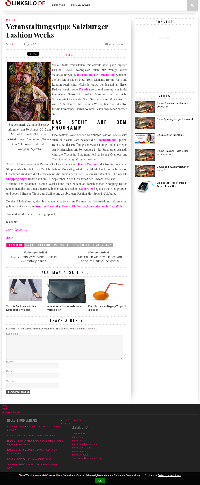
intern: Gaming (79, 440)
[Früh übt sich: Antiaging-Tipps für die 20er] (107, 301)
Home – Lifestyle (11, 412)
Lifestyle (58, 5)
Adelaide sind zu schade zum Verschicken (64, 308)
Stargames (13, 464)
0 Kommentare (118, 44)
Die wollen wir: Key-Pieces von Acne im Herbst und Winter (100, 259)
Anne (15, 44)
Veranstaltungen (102, 244)
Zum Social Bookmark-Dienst (87, 458)
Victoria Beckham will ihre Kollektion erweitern (21, 308)
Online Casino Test (17, 435)
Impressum (77, 437)
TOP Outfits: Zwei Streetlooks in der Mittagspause (34, 259)
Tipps (76, 244)
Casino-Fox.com (16, 426)
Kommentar (12, 333)
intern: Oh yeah (80, 454)
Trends (86, 244)
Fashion (29, 244)
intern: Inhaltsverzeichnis (85, 444)
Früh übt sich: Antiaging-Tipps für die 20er (107, 308)
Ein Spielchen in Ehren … (45, 435)
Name (10, 361)
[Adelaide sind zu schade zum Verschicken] (66, 301)
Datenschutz (78, 433)
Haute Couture (62, 244)
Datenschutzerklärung (169, 475)
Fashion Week (43, 244)
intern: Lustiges (80, 451)
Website (10, 381)
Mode (11, 20)
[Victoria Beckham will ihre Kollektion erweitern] (25, 301)
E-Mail (10, 371)
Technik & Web (80, 5)
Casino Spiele (14, 459)
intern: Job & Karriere (83, 447)
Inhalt (5, 409)
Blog (4, 405)
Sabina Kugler (14, 450)
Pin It (69, 54)
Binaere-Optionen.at (18, 441)
